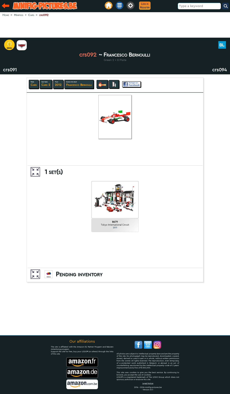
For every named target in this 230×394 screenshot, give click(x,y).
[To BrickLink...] (223, 45)
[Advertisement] (115, 27)
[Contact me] (148, 345)
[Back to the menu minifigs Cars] (23, 45)
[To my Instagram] (157, 345)
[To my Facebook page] (138, 345)
